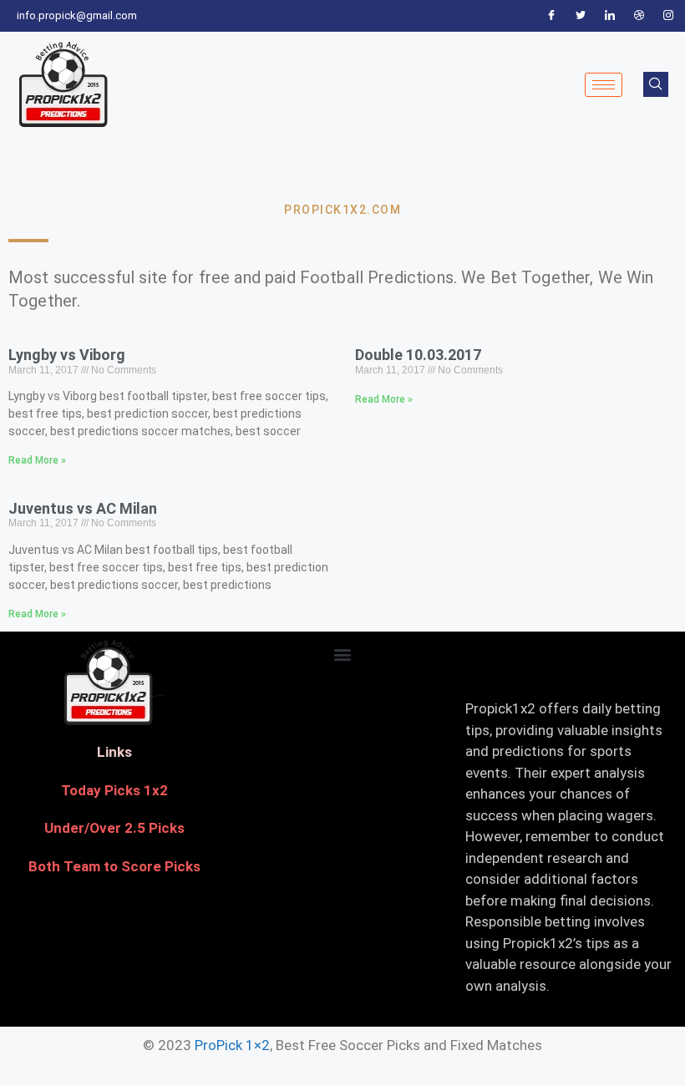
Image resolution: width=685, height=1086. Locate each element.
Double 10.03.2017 (418, 354)
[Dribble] (639, 15)
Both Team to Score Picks (114, 866)
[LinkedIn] (609, 15)
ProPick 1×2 (232, 1045)
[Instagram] (668, 15)
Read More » (37, 460)
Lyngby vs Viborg (66, 354)
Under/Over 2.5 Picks (114, 828)
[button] (342, 653)
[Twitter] (580, 15)
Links (114, 751)
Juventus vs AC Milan (82, 508)
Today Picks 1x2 (114, 790)
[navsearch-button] (655, 84)
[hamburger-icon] (603, 85)
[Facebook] (551, 15)
